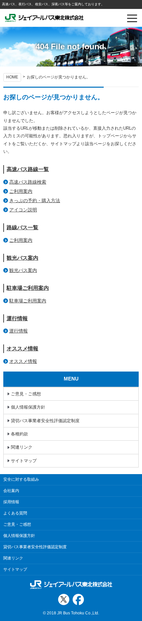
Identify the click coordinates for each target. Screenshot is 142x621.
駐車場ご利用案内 (28, 288)
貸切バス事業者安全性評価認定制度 (45, 420)
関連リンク (21, 447)
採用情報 (11, 502)
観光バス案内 (22, 258)
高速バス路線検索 (27, 182)
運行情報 (17, 318)
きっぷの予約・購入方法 (34, 200)
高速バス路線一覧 (28, 169)
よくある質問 (15, 513)
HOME (12, 77)
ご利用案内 (20, 191)
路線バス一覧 (22, 227)
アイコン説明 (23, 209)
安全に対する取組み (21, 479)
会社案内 (11, 490)
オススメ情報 (22, 348)
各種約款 (19, 433)
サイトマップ (24, 460)
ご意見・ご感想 (26, 393)
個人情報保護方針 (28, 407)
